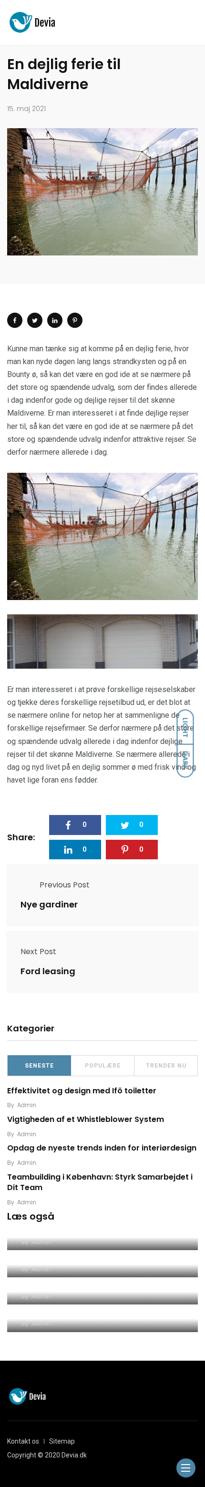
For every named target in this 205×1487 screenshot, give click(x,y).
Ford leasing (47, 971)
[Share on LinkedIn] (54, 320)
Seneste (39, 1065)
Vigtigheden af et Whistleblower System (85, 1119)
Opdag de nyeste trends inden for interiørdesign (101, 1148)
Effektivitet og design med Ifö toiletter (81, 1090)
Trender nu (166, 1065)
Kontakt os (23, 1441)
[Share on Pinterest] (74, 320)
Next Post (38, 951)
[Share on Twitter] (34, 320)
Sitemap (62, 1441)
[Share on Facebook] (14, 320)
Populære (103, 1065)
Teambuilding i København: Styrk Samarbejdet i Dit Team (100, 1182)
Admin (26, 1105)
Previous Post (65, 884)
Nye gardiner (49, 904)
